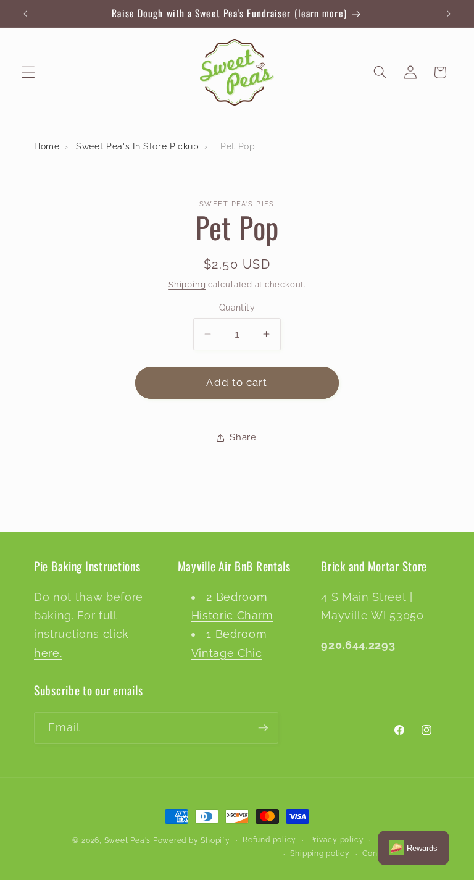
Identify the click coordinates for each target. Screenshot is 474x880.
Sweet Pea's (127, 840)
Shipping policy (320, 853)
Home (47, 146)
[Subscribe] (263, 728)
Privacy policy (336, 840)
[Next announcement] (448, 13)
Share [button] (243, 437)
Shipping (187, 284)
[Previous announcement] (25, 13)
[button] (28, 72)
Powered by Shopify (191, 840)
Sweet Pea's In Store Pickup (137, 146)
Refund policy (269, 840)
